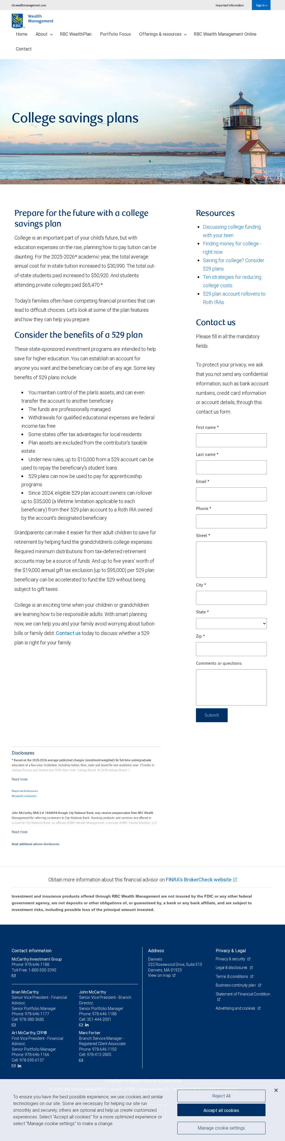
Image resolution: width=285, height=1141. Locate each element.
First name (207, 428)
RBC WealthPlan (76, 34)
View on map (159, 975)
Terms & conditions (232, 976)
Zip (200, 636)
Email (203, 482)
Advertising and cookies (236, 1008)
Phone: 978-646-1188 (30, 964)
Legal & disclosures (232, 967)
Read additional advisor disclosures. (36, 844)
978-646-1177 (37, 1013)
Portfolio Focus (115, 34)
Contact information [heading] (31, 950)
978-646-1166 (37, 1054)
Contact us (68, 633)
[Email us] (14, 975)
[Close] (276, 1090)
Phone (204, 509)
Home (21, 34)
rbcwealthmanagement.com (28, 5)
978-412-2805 (99, 1054)
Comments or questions (219, 663)
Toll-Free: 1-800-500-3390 (34, 970)
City (201, 585)
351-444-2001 (99, 1019)
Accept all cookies (221, 1110)
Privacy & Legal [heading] (231, 950)
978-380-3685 (31, 1019)
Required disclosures (25, 791)
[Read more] (20, 779)
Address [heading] (156, 950)
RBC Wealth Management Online (225, 34)
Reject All (221, 1096)
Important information (230, 5)
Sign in (260, 5)
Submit (212, 715)
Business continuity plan (236, 985)
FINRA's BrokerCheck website (199, 879)
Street (203, 536)
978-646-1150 (104, 1049)
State (202, 612)
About (42, 34)
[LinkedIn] (87, 1025)
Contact (24, 49)
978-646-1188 (104, 1013)
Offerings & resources (161, 34)
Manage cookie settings (221, 1128)
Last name (207, 455)
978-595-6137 (31, 1060)
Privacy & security (231, 958)
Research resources (24, 796)
